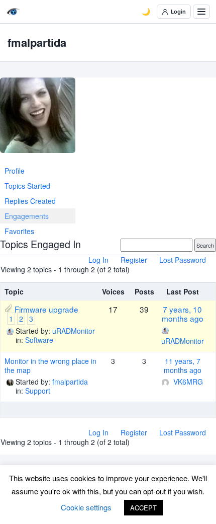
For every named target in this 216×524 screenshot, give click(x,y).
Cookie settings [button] (86, 507)
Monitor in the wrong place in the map (50, 365)
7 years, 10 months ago (182, 314)
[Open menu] (201, 12)
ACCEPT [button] (143, 507)
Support (37, 391)
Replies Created (30, 201)
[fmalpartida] (37, 119)
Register (134, 260)
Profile (15, 171)
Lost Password (182, 260)
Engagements (27, 216)
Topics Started (27, 186)
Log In (98, 260)
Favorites (19, 231)
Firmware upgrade (46, 309)
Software (39, 340)
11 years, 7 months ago (182, 365)
